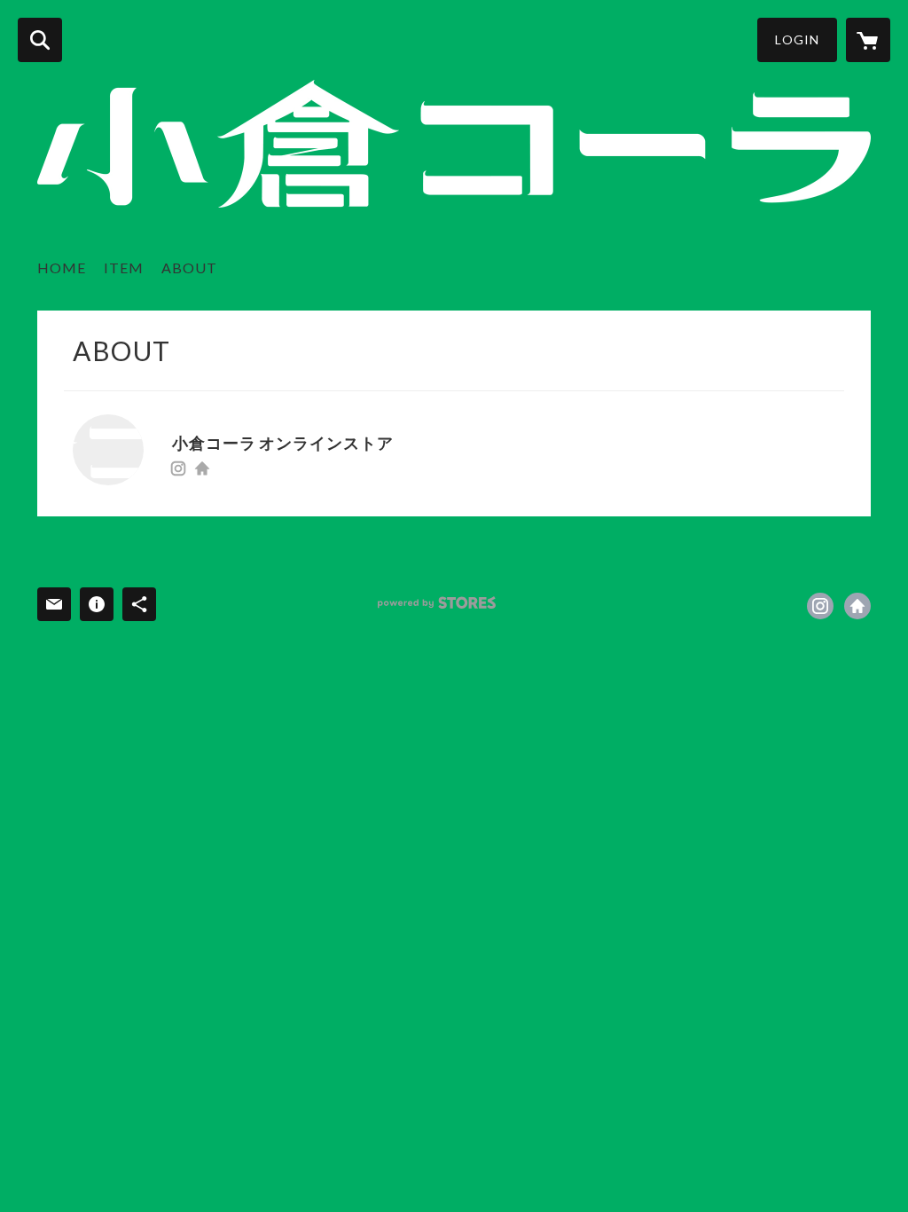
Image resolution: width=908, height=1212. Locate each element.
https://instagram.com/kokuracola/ (178, 468)
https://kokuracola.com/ (202, 468)
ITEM (124, 267)
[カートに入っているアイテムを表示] (868, 40)
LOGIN (797, 39)
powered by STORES (436, 603)
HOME (61, 267)
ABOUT (189, 267)
